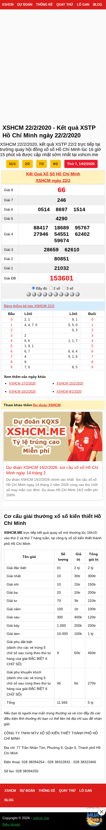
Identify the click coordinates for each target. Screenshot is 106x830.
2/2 (27, 164)
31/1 (12, 164)
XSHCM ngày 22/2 (53, 180)
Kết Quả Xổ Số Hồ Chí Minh (53, 174)
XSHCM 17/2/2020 (22, 383)
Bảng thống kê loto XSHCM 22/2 (29, 306)
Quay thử (64, 4)
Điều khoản (11, 824)
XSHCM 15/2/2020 (69, 383)
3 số (69, 288)
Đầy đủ (41, 288)
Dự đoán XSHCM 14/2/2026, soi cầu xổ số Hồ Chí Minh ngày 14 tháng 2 (52, 470)
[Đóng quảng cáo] (102, 812)
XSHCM (8, 4)
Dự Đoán (24, 4)
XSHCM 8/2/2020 (68, 391)
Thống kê (44, 4)
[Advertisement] (53, 65)
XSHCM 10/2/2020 (22, 391)
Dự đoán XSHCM (47, 405)
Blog (97, 4)
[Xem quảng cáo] (94, 818)
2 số (56, 288)
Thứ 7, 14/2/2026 (81, 164)
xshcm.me (41, 818)
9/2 (55, 164)
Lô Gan (83, 4)
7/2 (41, 164)
